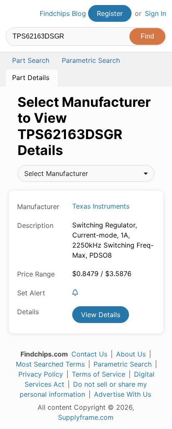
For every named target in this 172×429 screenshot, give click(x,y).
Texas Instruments (100, 206)
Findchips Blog (63, 13)
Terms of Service (98, 374)
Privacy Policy (40, 374)
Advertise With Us (122, 394)
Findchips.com (13, 14)
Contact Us (89, 354)
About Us (131, 354)
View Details (100, 314)
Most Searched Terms (50, 364)
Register (110, 13)
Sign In (155, 13)
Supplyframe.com (86, 417)
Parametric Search (123, 364)
